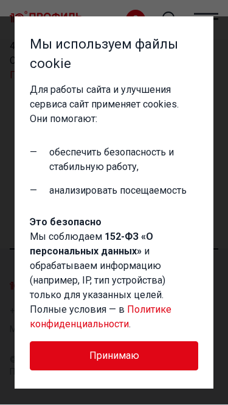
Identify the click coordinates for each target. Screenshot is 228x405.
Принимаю (114, 355)
